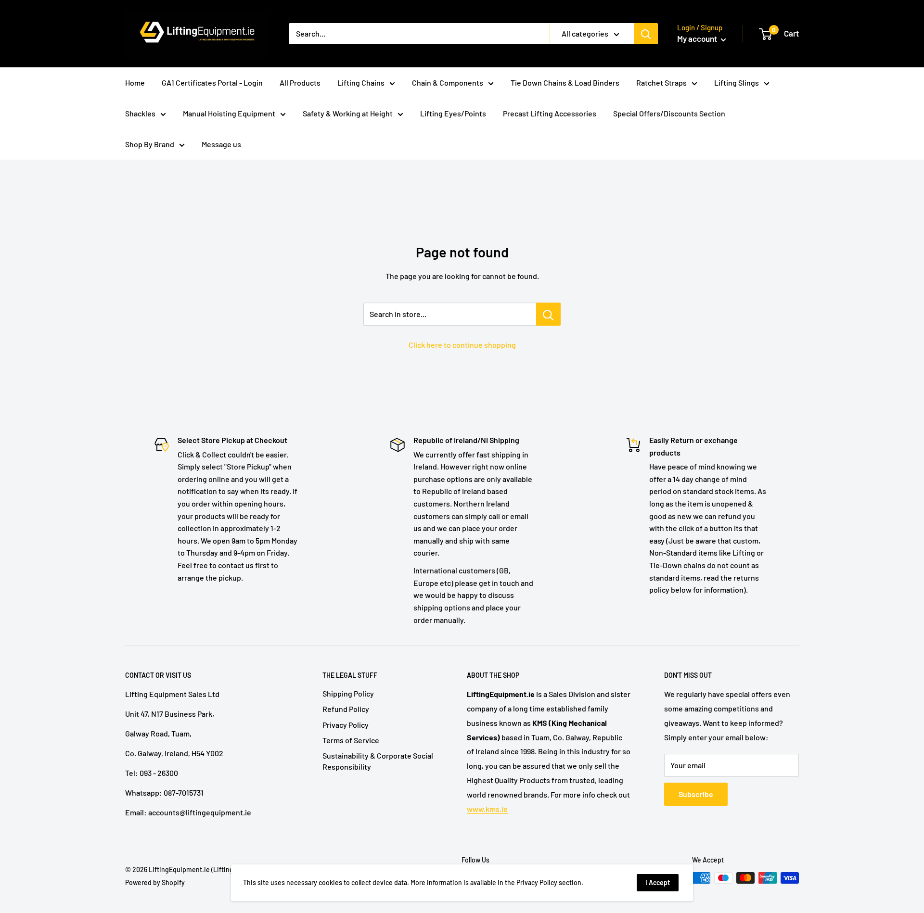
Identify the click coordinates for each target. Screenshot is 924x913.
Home (135, 82)
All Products (300, 82)
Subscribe (696, 794)
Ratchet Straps (661, 82)
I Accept (657, 882)
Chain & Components (447, 82)
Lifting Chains (361, 82)
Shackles (140, 113)
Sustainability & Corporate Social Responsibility (377, 761)
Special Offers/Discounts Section (669, 113)
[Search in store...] (548, 314)
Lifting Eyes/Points (453, 113)
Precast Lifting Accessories (549, 113)
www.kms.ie (487, 808)
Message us (221, 144)
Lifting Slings (736, 82)
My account (698, 38)
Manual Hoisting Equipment (229, 113)
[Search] (646, 33)
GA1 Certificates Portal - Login (212, 82)
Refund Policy (345, 708)
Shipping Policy (348, 693)
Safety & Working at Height (348, 113)
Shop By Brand (149, 144)
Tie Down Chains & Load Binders (565, 82)
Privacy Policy (345, 724)
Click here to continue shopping (462, 344)
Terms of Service (350, 740)
